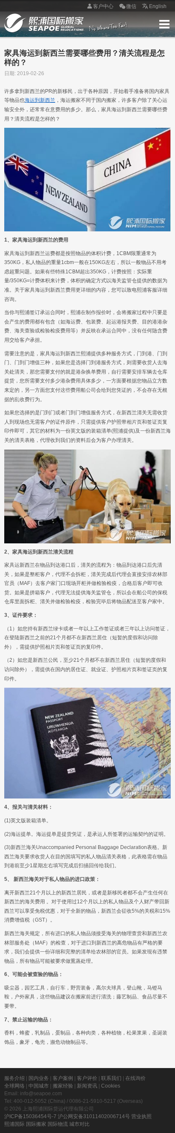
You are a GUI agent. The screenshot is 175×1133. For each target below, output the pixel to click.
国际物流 (58, 1124)
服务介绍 (14, 1078)
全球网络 (14, 1086)
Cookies (110, 1086)
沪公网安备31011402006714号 (94, 1116)
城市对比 (79, 1124)
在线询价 (135, 1078)
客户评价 (87, 1078)
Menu (164, 24)
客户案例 (63, 1078)
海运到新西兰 (40, 100)
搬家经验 (63, 1086)
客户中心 (103, 6)
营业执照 (141, 1116)
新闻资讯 (87, 1086)
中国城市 (38, 1086)
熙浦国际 (14, 1124)
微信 (131, 6)
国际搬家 (36, 1124)
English (158, 6)
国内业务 (38, 1078)
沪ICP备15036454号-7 (30, 1116)
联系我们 (111, 1078)
